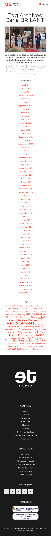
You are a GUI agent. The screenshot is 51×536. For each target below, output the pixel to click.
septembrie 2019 (25, 175)
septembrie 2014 (25, 293)
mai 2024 (25, 116)
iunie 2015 (26, 265)
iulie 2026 (25, 85)
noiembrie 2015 (25, 248)
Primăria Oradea (15, 343)
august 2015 (25, 258)
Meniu (45, 4)
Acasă (25, 411)
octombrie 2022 (25, 140)
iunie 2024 (25, 113)
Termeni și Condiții (25, 439)
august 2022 (26, 147)
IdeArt (40, 327)
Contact (25, 428)
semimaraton (40, 344)
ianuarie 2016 (25, 241)
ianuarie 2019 (25, 185)
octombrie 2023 (25, 123)
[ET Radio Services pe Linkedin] (18, 491)
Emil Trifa (19, 317)
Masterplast (27, 332)
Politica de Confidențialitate (25, 435)
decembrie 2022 (26, 137)
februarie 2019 (26, 182)
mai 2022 (25, 154)
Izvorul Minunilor (38, 329)
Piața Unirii (36, 338)
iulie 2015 (25, 261)
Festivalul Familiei (19, 327)
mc (35, 332)
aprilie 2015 (25, 272)
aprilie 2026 (25, 92)
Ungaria (41, 346)
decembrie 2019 (25, 168)
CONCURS (35, 311)
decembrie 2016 (25, 223)
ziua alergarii (40, 349)
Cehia (22, 309)
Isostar (26, 329)
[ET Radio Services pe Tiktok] (30, 491)
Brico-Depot (41, 306)
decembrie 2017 (25, 206)
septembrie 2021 (26, 161)
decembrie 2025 (26, 95)
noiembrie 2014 (25, 286)
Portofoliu (25, 421)
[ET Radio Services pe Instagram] (6, 491)
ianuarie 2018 (25, 203)
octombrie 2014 (25, 289)
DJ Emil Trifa (34, 314)
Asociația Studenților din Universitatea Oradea (20, 306)
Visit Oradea (13, 348)
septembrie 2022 (25, 144)
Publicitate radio (25, 471)
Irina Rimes (19, 329)
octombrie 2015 (25, 251)
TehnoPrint (17, 346)
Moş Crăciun (28, 335)
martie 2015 (25, 275)
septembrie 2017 (26, 213)
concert (26, 311)
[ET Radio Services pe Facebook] (12, 491)
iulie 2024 (25, 109)
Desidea (43, 311)
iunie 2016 (25, 230)
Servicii (25, 414)
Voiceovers (25, 454)
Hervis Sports (32, 326)
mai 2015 (25, 268)
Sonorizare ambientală (25, 464)
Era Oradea (33, 317)
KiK (9, 332)
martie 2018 (25, 199)
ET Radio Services (25, 322)
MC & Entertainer (25, 468)
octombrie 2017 (25, 209)
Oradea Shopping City (21, 338)
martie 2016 (25, 237)
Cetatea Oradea (32, 309)
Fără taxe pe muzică (25, 461)
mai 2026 (25, 88)
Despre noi (25, 418)
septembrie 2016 (25, 227)
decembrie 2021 (25, 158)
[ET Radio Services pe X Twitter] (24, 491)
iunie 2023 (25, 130)
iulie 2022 (25, 151)
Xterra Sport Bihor (29, 349)
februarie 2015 (25, 279)
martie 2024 (26, 119)
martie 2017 (25, 220)
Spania (9, 346)
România (30, 344)
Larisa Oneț (17, 332)
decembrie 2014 (25, 282)
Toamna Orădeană (29, 346)
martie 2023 (26, 133)
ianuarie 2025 (25, 102)
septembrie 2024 (25, 106)
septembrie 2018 (25, 192)
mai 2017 (25, 216)
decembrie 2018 (25, 189)
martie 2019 (25, 178)
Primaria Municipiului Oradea (25, 340)
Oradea (39, 335)
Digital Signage (25, 475)
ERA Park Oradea (26, 320)
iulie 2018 (25, 196)
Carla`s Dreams (13, 309)
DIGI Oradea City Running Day (16, 314)
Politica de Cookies (25, 432)
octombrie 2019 (25, 171)
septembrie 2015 (26, 255)
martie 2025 (25, 99)
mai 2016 (25, 234)
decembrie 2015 (25, 244)
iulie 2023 (25, 126)
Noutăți (25, 425)
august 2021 (25, 165)
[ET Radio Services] (14, 4)
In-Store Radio (25, 457)
